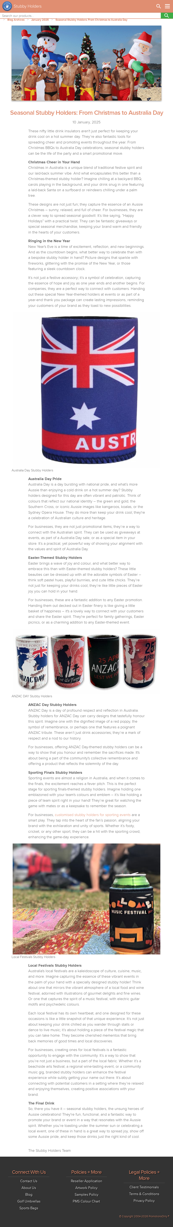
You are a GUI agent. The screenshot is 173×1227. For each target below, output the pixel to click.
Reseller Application (86, 1181)
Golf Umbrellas (29, 1201)
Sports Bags (28, 1208)
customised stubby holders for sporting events (93, 815)
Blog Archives (15, 20)
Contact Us (28, 1181)
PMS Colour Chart (86, 1201)
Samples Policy (86, 1194)
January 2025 (40, 20)
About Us (29, 1188)
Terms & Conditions (144, 1194)
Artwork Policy (86, 1188)
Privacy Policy (144, 1200)
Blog (28, 1194)
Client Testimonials (144, 1187)
